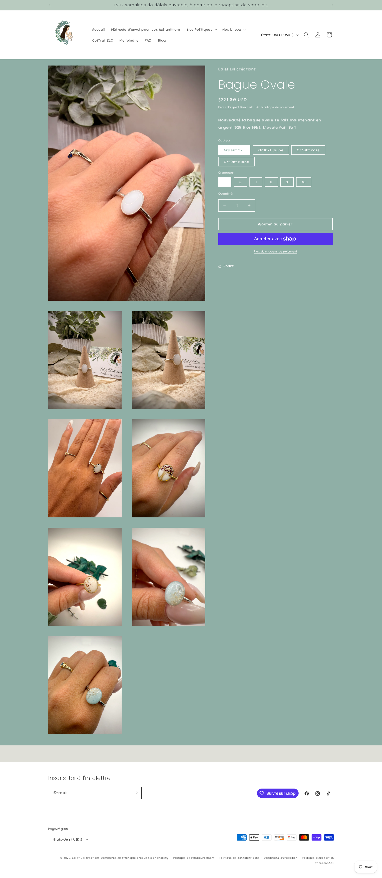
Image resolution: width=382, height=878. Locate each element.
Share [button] (228, 265)
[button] (201, 29)
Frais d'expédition (232, 107)
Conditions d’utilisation (281, 857)
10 (304, 182)
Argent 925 (234, 150)
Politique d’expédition (318, 857)
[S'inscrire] (135, 793)
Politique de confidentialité (239, 857)
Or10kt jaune (271, 150)
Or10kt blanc (236, 161)
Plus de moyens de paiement (275, 251)
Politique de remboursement (194, 857)
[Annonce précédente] (50, 5)
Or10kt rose (308, 150)
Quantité (225, 193)
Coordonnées (324, 862)
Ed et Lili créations (86, 857)
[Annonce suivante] (332, 5)
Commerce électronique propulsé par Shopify (134, 857)
